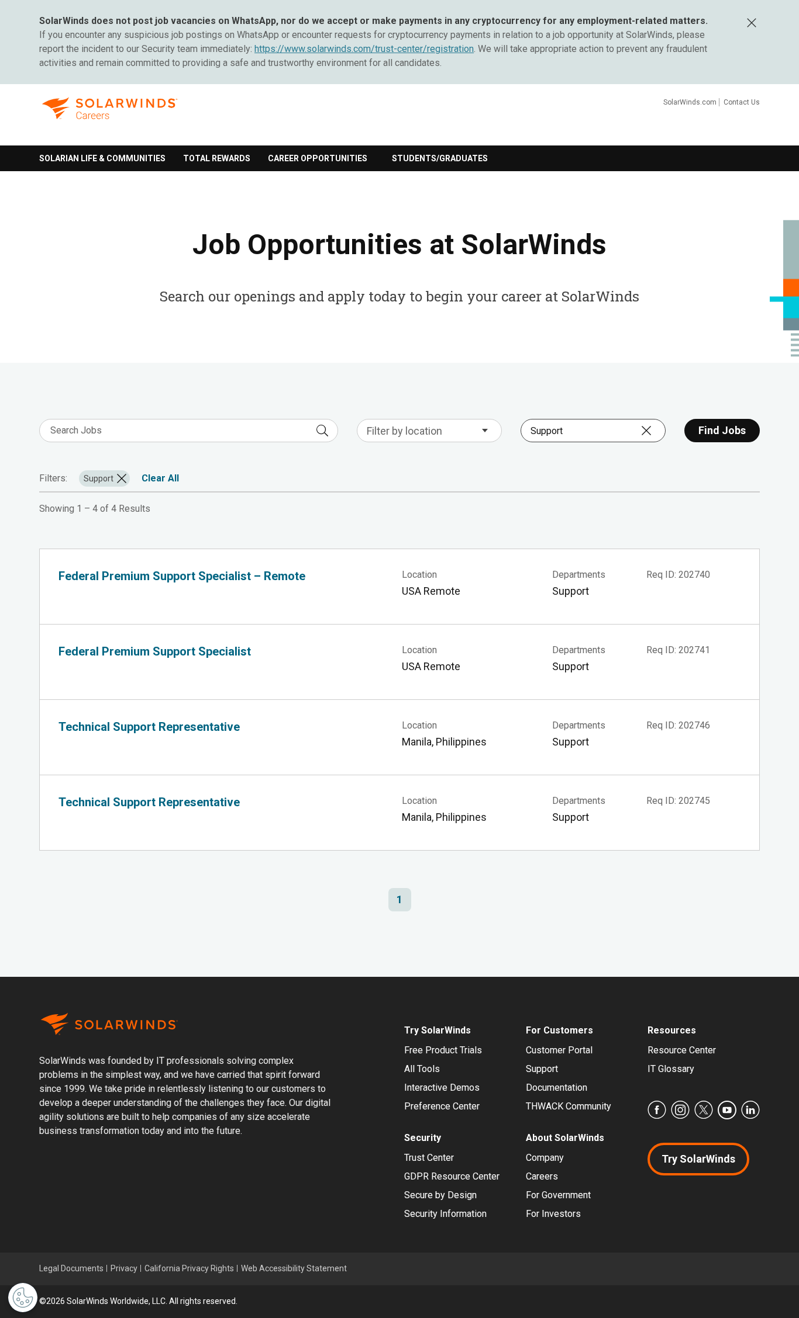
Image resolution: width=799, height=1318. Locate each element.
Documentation (556, 1087)
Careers (542, 1176)
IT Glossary (671, 1068)
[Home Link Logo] (109, 117)
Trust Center (429, 1157)
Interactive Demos (442, 1087)
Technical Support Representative (149, 727)
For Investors (553, 1213)
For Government (558, 1195)
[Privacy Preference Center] (22, 1297)
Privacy (124, 1268)
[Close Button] (751, 22)
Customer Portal (559, 1050)
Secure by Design (440, 1195)
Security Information (445, 1213)
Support (542, 1068)
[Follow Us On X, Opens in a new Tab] (703, 1110)
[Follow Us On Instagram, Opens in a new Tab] (680, 1110)
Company (545, 1157)
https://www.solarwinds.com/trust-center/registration (364, 48)
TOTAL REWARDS (216, 158)
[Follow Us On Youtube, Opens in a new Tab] (727, 1110)
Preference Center (442, 1106)
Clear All (160, 478)
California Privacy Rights (189, 1268)
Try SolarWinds (698, 1159)
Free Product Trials (443, 1050)
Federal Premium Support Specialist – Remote (181, 576)
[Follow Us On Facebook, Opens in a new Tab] (657, 1110)
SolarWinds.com (690, 102)
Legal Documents (71, 1268)
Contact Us (742, 102)
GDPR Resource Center (452, 1176)
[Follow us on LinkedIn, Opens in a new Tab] (750, 1110)
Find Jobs (722, 430)
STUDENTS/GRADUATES (440, 158)
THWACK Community (568, 1106)
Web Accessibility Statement (294, 1268)
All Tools (422, 1068)
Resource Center (682, 1050)
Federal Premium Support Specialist (154, 651)
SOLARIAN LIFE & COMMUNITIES (102, 158)
